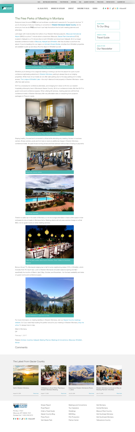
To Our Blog (103, 25)
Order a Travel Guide (48, 411)
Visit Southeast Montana (104, 414)
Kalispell (44, 41)
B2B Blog (72, 414)
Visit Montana (101, 405)
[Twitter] (105, 8)
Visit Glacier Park (46, 420)
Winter (17, 342)
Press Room (100, 2)
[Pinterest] (108, 8)
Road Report (45, 408)
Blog (39, 2)
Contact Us (17, 415)
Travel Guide (103, 36)
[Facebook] (103, 8)
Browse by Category (58, 8)
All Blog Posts (43, 8)
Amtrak (23, 340)
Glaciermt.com (121, 2)
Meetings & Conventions (59, 340)
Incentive (30, 340)
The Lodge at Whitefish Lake (30, 79)
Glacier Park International (66, 36)
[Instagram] (110, 8)
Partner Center (110, 2)
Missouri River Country (104, 411)
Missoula (38, 41)
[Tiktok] (113, 8)
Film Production (74, 417)
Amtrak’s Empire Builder (52, 44)
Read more (36, 393)
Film (80, 2)
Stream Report (46, 405)
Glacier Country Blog (48, 414)
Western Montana (46, 74)
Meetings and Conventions (50, 2)
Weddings (73, 2)
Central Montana (102, 408)
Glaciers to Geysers (89, 2)
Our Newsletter (104, 47)
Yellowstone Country (103, 420)
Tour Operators (64, 2)
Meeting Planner (45, 340)
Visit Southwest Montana (104, 417)
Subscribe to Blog (83, 8)
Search (95, 8)
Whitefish (54, 41)
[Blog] (115, 8)
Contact (71, 8)
